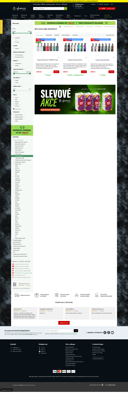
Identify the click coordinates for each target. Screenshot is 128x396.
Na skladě (18, 37)
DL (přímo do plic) (20, 57)
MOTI (16, 212)
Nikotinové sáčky (17, 244)
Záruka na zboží (69, 352)
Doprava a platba (69, 350)
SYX (16, 174)
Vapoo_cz (43, 351)
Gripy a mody (18, 154)
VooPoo (18, 48)
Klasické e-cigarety (19, 152)
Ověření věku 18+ (69, 359)
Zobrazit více (64, 323)
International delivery (70, 363)
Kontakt (65, 4)
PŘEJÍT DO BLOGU (98, 358)
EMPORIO (17, 194)
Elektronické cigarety (18, 140)
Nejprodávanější (66, 35)
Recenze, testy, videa (97, 352)
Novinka (18, 42)
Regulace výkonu (20, 117)
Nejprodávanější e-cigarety (21, 142)
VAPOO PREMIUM (24, 333)
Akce (17, 40)
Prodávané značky (69, 358)
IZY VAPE (17, 200)
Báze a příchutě (17, 242)
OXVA (16, 166)
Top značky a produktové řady (20, 256)
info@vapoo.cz (79, 4)
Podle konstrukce (19, 148)
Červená (18, 106)
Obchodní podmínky (70, 354)
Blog (44, 4)
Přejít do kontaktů (17, 351)
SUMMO (17, 224)
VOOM (16, 232)
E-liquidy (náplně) (17, 240)
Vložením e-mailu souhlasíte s (60, 333)
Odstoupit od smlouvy (6, 390)
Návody (94, 354)
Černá (17, 97)
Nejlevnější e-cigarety (20, 144)
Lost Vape (17, 182)
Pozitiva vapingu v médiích (98, 350)
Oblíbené (93, 4)
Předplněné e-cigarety (20, 162)
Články (17, 65)
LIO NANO (17, 208)
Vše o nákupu (37, 4)
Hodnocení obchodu (64, 302)
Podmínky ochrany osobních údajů (73, 356)
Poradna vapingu (96, 347)
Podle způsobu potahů (20, 238)
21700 (17, 82)
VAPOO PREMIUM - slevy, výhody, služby (23, 273)
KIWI (16, 202)
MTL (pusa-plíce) (20, 55)
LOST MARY (18, 210)
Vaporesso (17, 170)
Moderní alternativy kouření (19, 254)
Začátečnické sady (19, 146)
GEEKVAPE (17, 180)
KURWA (17, 206)
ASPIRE (17, 188)
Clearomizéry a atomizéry (19, 246)
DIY (14, 252)
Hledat (65, 8)
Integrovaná (19, 63)
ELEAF (16, 192)
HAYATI (17, 196)
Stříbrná (18, 101)
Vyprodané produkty (70, 365)
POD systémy (18, 150)
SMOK (16, 222)
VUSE (16, 234)
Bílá (17, 99)
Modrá (17, 104)
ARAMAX (17, 172)
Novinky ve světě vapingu (98, 349)
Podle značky (18, 164)
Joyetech (17, 178)
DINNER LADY (18, 190)
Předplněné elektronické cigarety (23, 160)
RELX (16, 216)
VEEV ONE (17, 230)
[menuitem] (15, 16)
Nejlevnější (48, 35)
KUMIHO (17, 204)
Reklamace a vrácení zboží (71, 349)
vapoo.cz (43, 347)
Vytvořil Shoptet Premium (95, 385)
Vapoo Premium (51, 4)
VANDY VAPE (18, 226)
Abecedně (75, 35)
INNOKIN (17, 198)
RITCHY (17, 218)
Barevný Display (19, 119)
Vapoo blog (43, 353)
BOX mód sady (19, 156)
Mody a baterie (16, 248)
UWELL (17, 184)
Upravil (110, 385)
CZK (112, 4)
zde (37, 334)
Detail (56, 71)
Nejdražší (57, 35)
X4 (15, 236)
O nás (59, 4)
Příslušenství (16, 250)
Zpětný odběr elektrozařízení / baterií (74, 361)
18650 (17, 80)
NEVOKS (17, 214)
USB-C (17, 121)
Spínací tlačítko (19, 114)
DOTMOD (17, 186)
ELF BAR (17, 176)
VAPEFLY (17, 228)
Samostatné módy (20, 158)
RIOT (16, 220)
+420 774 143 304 (17, 349)
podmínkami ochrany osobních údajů (67, 333)
